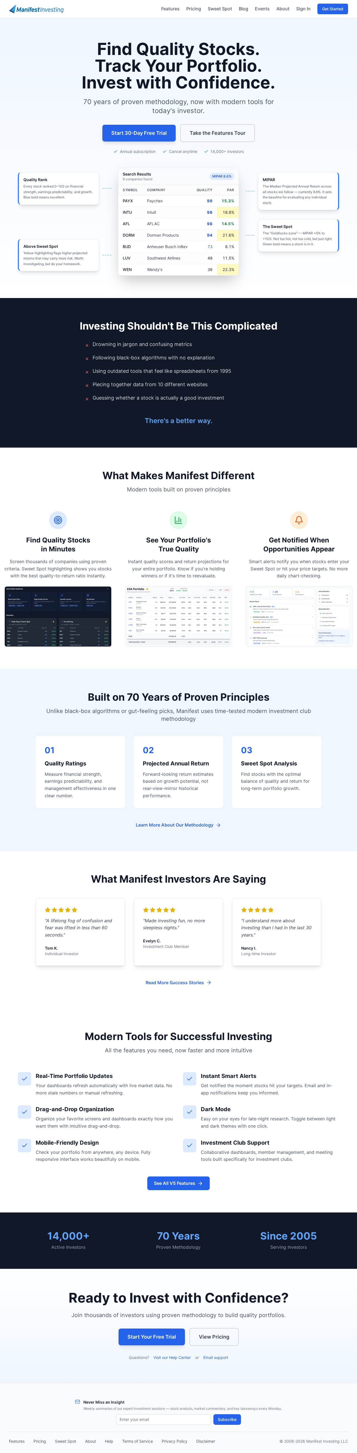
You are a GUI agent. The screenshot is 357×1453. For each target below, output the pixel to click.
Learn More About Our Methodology (174, 825)
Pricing (193, 8)
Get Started (332, 8)
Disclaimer (205, 1441)
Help (109, 1441)
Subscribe (227, 1419)
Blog (243, 8)
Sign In (303, 8)
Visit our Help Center (172, 1357)
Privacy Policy (174, 1441)
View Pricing (214, 1337)
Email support (215, 1357)
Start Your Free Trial (151, 1337)
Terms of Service (137, 1441)
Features (170, 8)
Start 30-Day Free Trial (139, 133)
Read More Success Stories (175, 982)
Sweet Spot (220, 8)
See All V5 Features (174, 1183)
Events (262, 8)
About (283, 8)
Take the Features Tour (217, 133)
